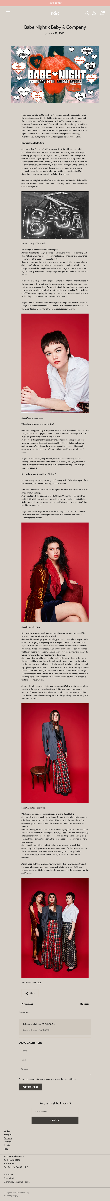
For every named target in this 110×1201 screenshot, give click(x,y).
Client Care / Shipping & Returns (17, 1182)
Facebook (8, 1138)
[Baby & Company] (55, 13)
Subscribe (55, 1120)
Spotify (7, 1145)
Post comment (30, 1087)
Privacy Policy (10, 1178)
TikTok (6, 1149)
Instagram (8, 1134)
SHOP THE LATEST (55, 3)
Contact (7, 1131)
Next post (84, 1004)
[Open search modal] (86, 13)
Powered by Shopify (11, 1196)
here (40, 418)
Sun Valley (8, 1174)
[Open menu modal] (8, 13)
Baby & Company (23, 1193)
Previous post (27, 1004)
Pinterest (7, 1142)
